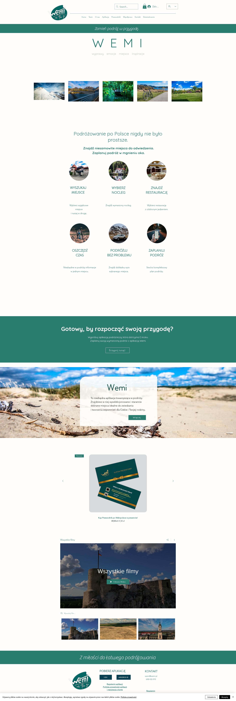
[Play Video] (80, 629)
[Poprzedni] (62, 480)
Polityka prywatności (128, 697)
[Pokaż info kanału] (173, 539)
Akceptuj (224, 697)
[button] (145, 6)
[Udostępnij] (167, 539)
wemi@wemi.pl (151, 676)
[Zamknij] (233, 697)
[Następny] (173, 480)
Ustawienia (211, 697)
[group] (118, 488)
